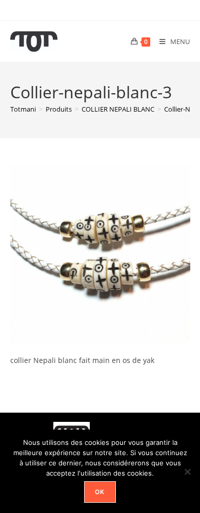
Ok (100, 492)
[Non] (187, 471)
